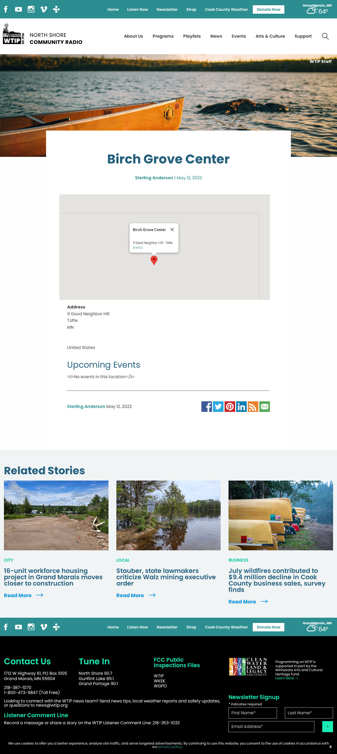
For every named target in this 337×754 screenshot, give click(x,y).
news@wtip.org (52, 705)
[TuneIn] (56, 9)
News (216, 36)
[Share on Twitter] (218, 406)
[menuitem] (112, 9)
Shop (191, 9)
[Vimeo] (43, 9)
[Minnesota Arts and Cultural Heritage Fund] (248, 666)
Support (303, 36)
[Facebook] (6, 9)
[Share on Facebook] (206, 406)
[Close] (172, 229)
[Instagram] (31, 9)
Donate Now (268, 9)
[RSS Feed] (253, 406)
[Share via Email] (264, 406)
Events (239, 36)
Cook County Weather (226, 9)
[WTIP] (44, 33)
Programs (163, 36)
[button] (154, 261)
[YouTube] (18, 9)
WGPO (160, 686)
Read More (18, 595)
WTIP (159, 676)
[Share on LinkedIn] (241, 406)
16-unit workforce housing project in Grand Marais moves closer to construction (53, 577)
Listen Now (137, 9)
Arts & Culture (270, 36)
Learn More (285, 678)
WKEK (159, 681)
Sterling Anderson (154, 178)
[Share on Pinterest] (230, 406)
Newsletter (167, 9)
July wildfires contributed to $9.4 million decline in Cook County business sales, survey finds (277, 580)
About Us (133, 36)
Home (113, 9)
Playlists (192, 36)
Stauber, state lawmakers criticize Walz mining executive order (166, 577)
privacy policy (170, 747)
